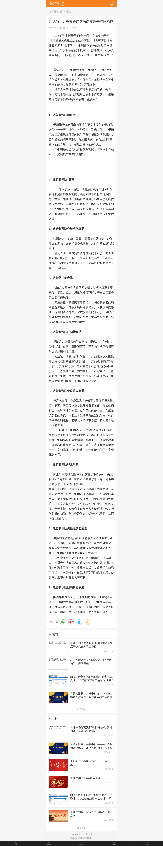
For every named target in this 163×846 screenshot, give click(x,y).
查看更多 (81, 709)
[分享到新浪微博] (71, 622)
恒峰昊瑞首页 (56, 11)
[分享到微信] (62, 622)
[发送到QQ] (79, 622)
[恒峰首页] (56, 3)
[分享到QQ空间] (87, 622)
